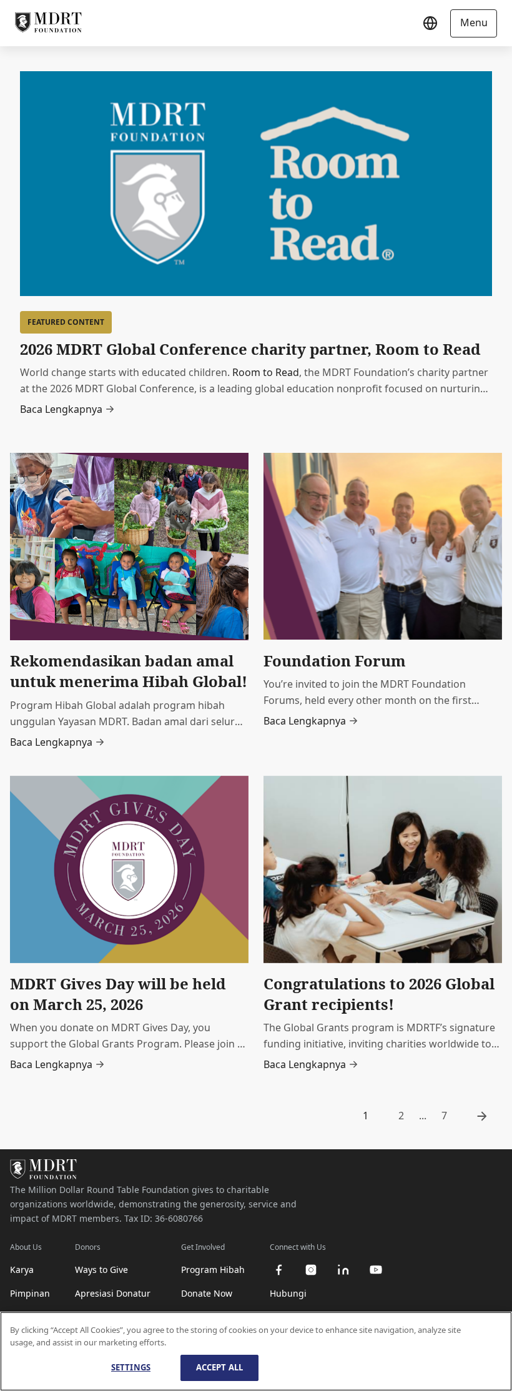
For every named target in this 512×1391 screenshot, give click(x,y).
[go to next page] (482, 1116)
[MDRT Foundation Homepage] (48, 23)
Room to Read (265, 372)
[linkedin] (343, 1270)
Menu (474, 22)
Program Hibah (213, 1269)
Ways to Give (101, 1269)
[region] (256, 1351)
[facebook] (278, 1270)
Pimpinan (30, 1293)
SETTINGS (130, 1367)
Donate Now (206, 1293)
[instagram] (311, 1270)
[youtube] (376, 1270)
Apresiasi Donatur (112, 1293)
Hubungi (288, 1293)
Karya (22, 1269)
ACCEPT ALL (219, 1367)
